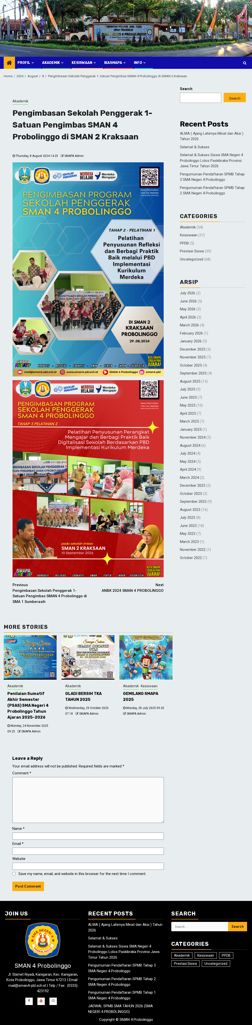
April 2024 (188, 469)
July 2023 (187, 517)
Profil (23, 63)
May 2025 (187, 405)
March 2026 (189, 325)
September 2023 (193, 501)
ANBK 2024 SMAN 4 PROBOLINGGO (133, 588)
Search (186, 89)
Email (18, 843)
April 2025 (188, 413)
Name (18, 828)
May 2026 (187, 309)
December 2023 (192, 485)
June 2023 (188, 525)
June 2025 (188, 397)
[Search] (245, 63)
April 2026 (188, 317)
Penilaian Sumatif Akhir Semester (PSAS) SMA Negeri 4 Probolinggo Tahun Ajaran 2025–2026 (28, 705)
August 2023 (190, 509)
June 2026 (188, 301)
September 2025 (193, 373)
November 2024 (192, 437)
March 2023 (189, 542)
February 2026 (191, 333)
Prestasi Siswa (192, 251)
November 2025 (192, 357)
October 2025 (191, 365)
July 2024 (187, 453)
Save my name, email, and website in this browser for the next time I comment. (82, 874)
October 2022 (191, 558)
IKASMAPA (113, 63)
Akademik (51, 63)
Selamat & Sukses (194, 147)
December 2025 (192, 349)
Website (18, 859)
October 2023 (191, 493)
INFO (138, 63)
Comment (21, 773)
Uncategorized (191, 259)
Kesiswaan (82, 63)
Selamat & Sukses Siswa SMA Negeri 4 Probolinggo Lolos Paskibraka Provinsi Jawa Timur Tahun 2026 (211, 160)
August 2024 (190, 445)
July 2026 (187, 293)
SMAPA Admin (74, 156)
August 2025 (190, 381)
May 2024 (187, 461)
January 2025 (191, 429)
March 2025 (189, 421)
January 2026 (191, 341)
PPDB (184, 243)
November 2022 (192, 549)
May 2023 (187, 533)
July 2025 (187, 389)
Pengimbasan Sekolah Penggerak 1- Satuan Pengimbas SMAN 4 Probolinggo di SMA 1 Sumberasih (50, 593)
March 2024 (189, 477)
